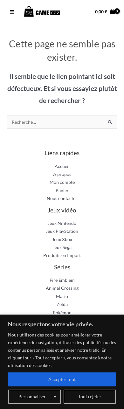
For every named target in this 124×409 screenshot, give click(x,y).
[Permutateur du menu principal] (11, 12)
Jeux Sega (62, 247)
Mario (62, 296)
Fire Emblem (62, 280)
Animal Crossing (62, 288)
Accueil (62, 166)
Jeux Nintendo (62, 223)
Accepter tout (62, 379)
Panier (62, 190)
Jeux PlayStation (62, 231)
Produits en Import (62, 255)
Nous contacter (62, 198)
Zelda (62, 304)
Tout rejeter (89, 396)
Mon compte (62, 182)
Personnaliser (32, 396)
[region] (62, 362)
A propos (62, 174)
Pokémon (62, 312)
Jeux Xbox (62, 239)
